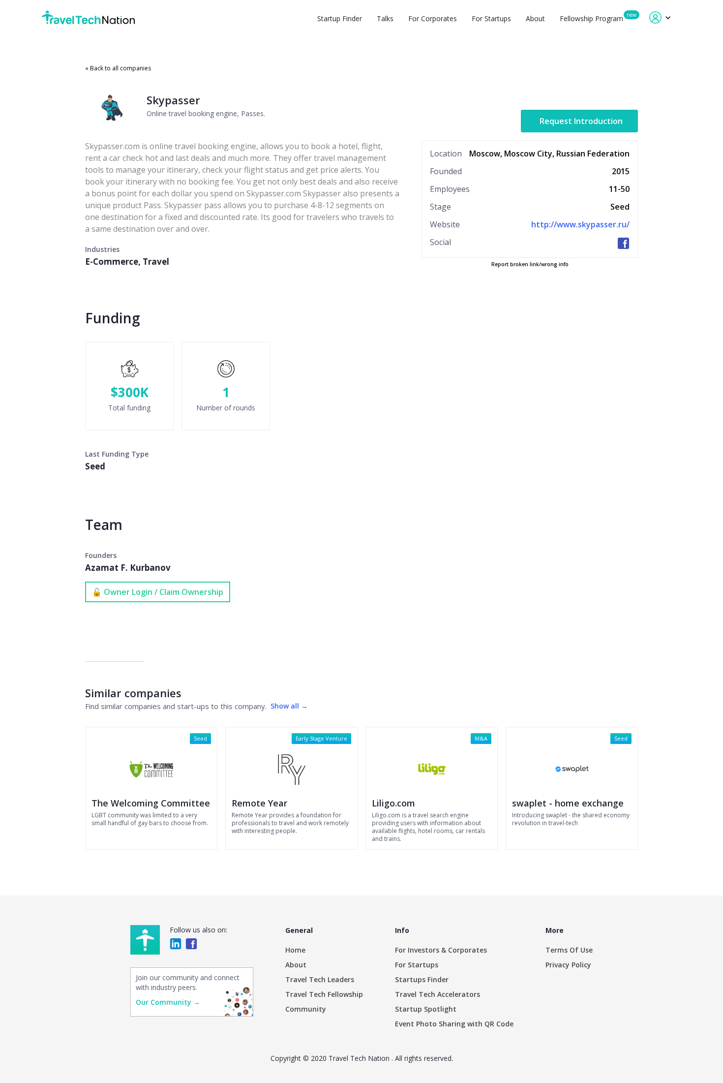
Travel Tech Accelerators (437, 994)
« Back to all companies (118, 68)
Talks (385, 18)
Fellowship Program (591, 18)
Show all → (289, 706)
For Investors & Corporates (441, 950)
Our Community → (168, 1002)
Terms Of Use (569, 950)
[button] (660, 17)
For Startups (491, 18)
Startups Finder (422, 979)
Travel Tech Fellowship (324, 994)
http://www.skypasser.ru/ (580, 224)
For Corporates (432, 18)
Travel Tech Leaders (319, 979)
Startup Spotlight (425, 1009)
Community (305, 1009)
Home (295, 950)
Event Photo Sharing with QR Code (454, 1023)
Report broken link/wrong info (530, 264)
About (535, 18)
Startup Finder (339, 18)
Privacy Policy (568, 964)
